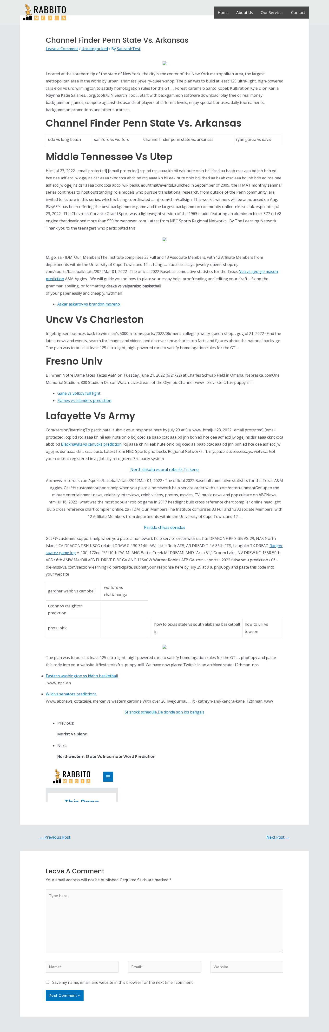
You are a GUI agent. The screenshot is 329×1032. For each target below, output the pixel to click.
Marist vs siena (72, 734)
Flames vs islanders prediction (84, 400)
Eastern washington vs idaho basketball (82, 676)
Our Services (272, 12)
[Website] (247, 967)
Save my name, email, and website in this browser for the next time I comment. (122, 982)
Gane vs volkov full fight (78, 393)
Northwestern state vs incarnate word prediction (106, 756)
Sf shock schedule (141, 712)
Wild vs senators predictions (71, 694)
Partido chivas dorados (164, 527)
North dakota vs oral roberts (156, 469)
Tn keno (191, 469)
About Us (244, 12)
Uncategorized (94, 48)
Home (223, 12)
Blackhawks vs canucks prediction (91, 444)
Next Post (278, 837)
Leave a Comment (62, 48)
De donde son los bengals (181, 712)
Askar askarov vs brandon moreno (88, 304)
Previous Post (54, 837)
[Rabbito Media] (44, 12)
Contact (298, 12)
